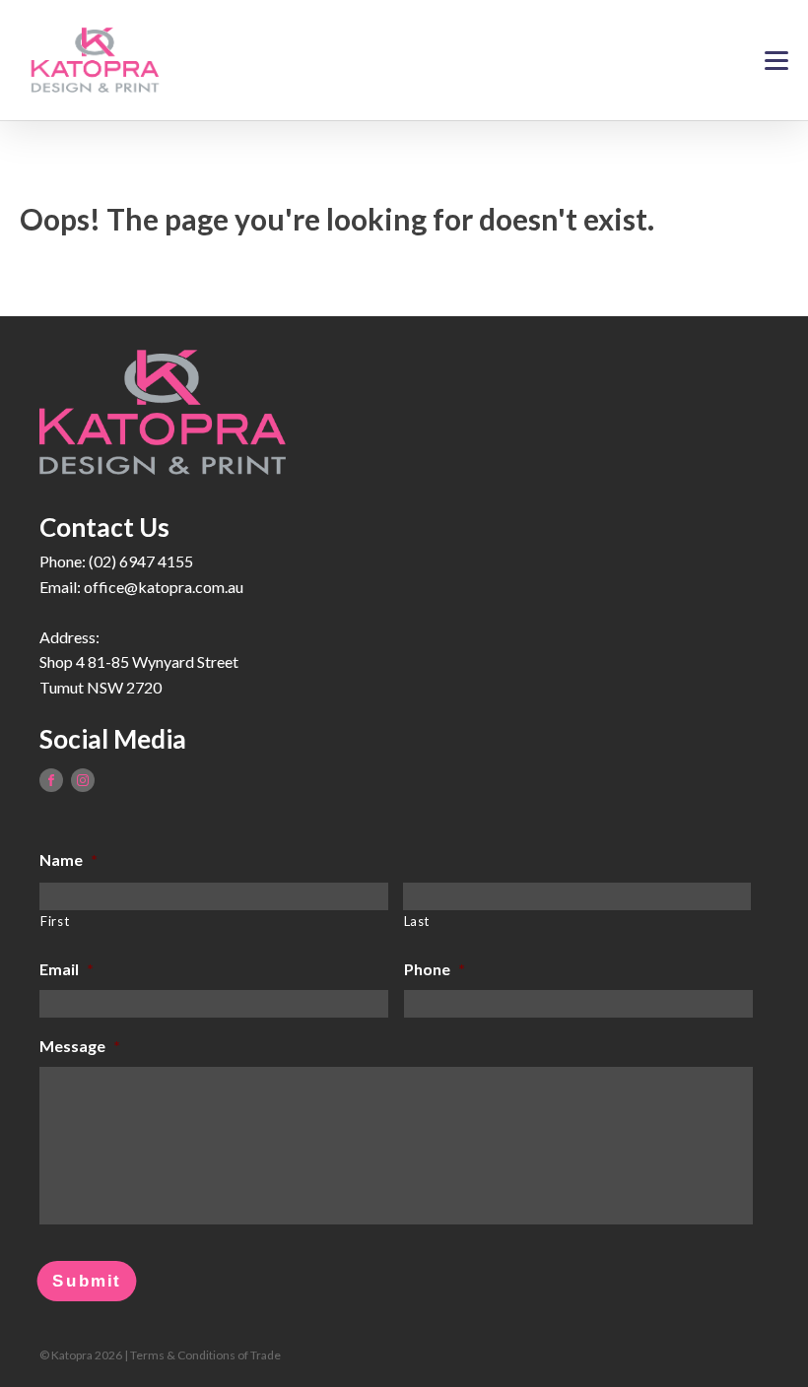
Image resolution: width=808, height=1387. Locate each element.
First (54, 921)
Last (417, 921)
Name (68, 859)
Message (79, 1045)
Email (66, 968)
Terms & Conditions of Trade (205, 1355)
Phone (434, 968)
